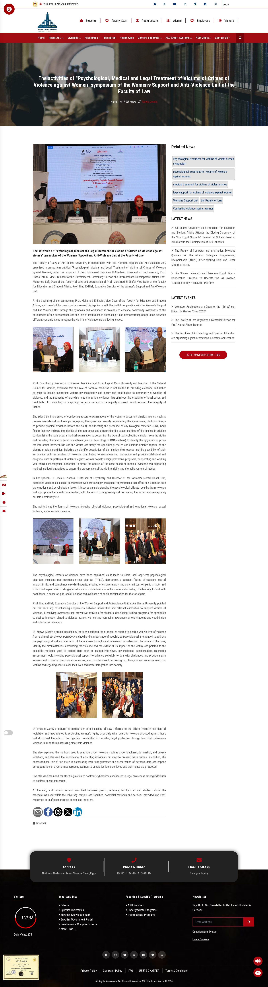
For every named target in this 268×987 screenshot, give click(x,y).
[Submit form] (248, 922)
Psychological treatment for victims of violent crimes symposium (203, 161)
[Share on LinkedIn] (77, 811)
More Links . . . (68, 929)
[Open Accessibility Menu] (9, 9)
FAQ (130, 970)
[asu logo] (47, 20)
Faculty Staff (119, 20)
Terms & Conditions (176, 970)
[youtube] (175, 4)
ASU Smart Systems (178, 38)
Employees (203, 20)
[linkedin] (195, 4)
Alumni (177, 20)
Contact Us (222, 38)
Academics (92, 38)
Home (41, 38)
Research (110, 38)
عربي (226, 4)
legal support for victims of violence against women (202, 192)
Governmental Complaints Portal (78, 924)
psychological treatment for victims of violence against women (200, 174)
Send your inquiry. (199, 873)
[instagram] (185, 4)
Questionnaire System (205, 931)
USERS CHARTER (149, 970)
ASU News (130, 101)
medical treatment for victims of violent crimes (200, 184)
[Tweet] (67, 811)
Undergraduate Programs (142, 910)
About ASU (55, 38)
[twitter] (164, 4)
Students (90, 20)
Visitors (229, 20)
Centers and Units (149, 38)
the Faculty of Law (211, 200)
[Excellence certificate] (21, 967)
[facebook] (155, 4)
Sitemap (65, 905)
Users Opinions (201, 939)
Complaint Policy (112, 970)
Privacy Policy (88, 970)
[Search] (240, 38)
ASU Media (202, 38)
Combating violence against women (193, 208)
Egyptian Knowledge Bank (75, 914)
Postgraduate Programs (141, 914)
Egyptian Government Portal (76, 919)
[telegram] (205, 4)
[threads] (215, 4)
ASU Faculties (135, 905)
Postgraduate (149, 20)
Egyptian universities (72, 910)
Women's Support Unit (185, 200)
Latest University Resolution (203, 354)
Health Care (127, 38)
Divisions (73, 38)
